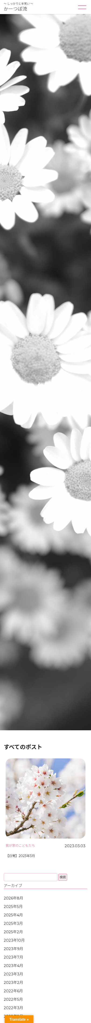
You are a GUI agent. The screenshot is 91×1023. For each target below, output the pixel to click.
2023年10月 (14, 940)
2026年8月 (13, 898)
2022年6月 (13, 991)
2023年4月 (13, 965)
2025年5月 (13, 906)
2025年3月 (13, 923)
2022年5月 (13, 999)
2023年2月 (13, 982)
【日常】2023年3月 (20, 856)
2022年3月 (13, 1008)
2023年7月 (13, 957)
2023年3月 (13, 974)
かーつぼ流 (15, 9)
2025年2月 (13, 932)
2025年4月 (13, 915)
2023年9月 (13, 949)
